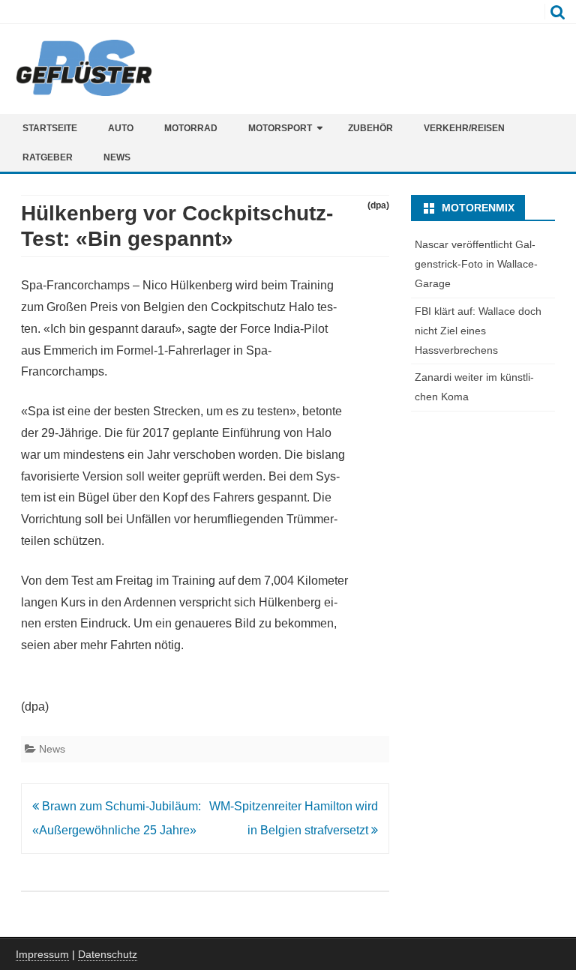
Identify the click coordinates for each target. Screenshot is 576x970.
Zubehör (370, 128)
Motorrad (191, 128)
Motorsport (280, 128)
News (117, 157)
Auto (121, 128)
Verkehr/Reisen (464, 128)
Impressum (42, 954)
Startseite (49, 128)
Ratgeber (47, 157)
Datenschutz (107, 954)
